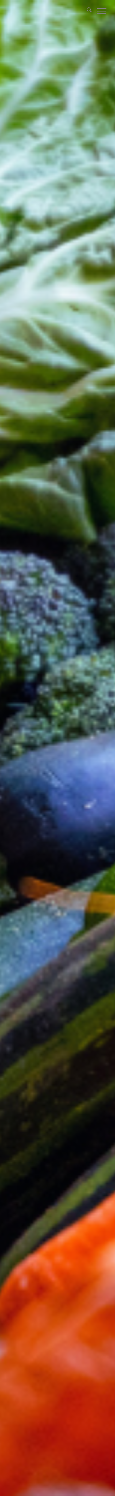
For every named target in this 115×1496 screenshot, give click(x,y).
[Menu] (99, 10)
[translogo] (48, 10)
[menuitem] (86, 10)
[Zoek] (86, 10)
